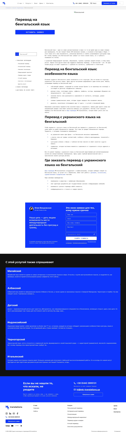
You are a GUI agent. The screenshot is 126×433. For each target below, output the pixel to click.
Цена (41, 3)
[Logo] (8, 3)
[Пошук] (91, 3)
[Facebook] (17, 413)
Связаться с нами (88, 394)
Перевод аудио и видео (75, 420)
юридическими (61, 174)
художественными (50, 174)
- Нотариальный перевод (23, 66)
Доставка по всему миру (25, 90)
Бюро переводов (49, 170)
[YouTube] (14, 413)
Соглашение (117, 431)
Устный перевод (72, 423)
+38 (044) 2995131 (81, 3)
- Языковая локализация (23, 69)
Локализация (71, 414)
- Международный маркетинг (24, 72)
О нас (20, 3)
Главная (8, 7)
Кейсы (35, 411)
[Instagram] (7, 413)
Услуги (28, 3)
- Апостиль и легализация (24, 81)
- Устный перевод (22, 78)
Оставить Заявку (35, 32)
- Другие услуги (21, 84)
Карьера (36, 408)
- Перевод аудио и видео (24, 75)
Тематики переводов (24, 60)
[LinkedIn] (10, 413)
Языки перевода (17, 7)
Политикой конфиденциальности (80, 242)
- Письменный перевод (23, 63)
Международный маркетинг (76, 417)
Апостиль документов (74, 426)
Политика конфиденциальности (99, 431)
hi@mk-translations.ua (88, 390)
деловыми (93, 172)
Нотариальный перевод (75, 411)
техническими (102, 172)
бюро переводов (71, 110)
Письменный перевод (74, 408)
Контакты (49, 3)
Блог (36, 3)
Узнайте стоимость (81, 238)
